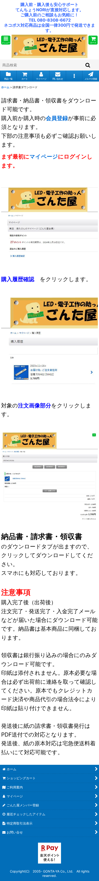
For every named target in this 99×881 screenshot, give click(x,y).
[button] (5, 40)
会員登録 (57, 118)
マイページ (43, 156)
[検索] (87, 65)
